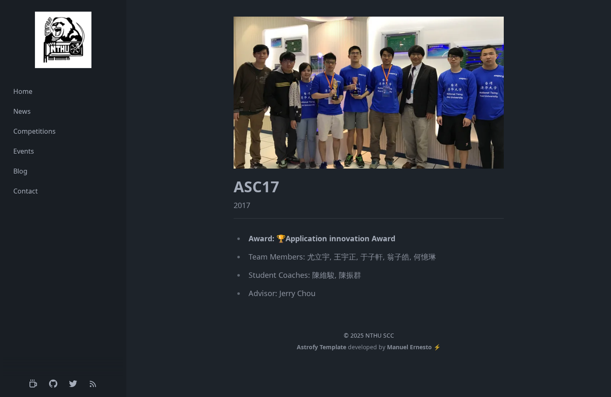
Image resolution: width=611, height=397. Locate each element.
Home (22, 91)
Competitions (34, 131)
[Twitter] (73, 384)
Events (23, 151)
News (22, 111)
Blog (20, 171)
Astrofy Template (321, 347)
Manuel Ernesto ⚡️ (414, 347)
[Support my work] (33, 384)
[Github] (53, 384)
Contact (25, 191)
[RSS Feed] (93, 384)
